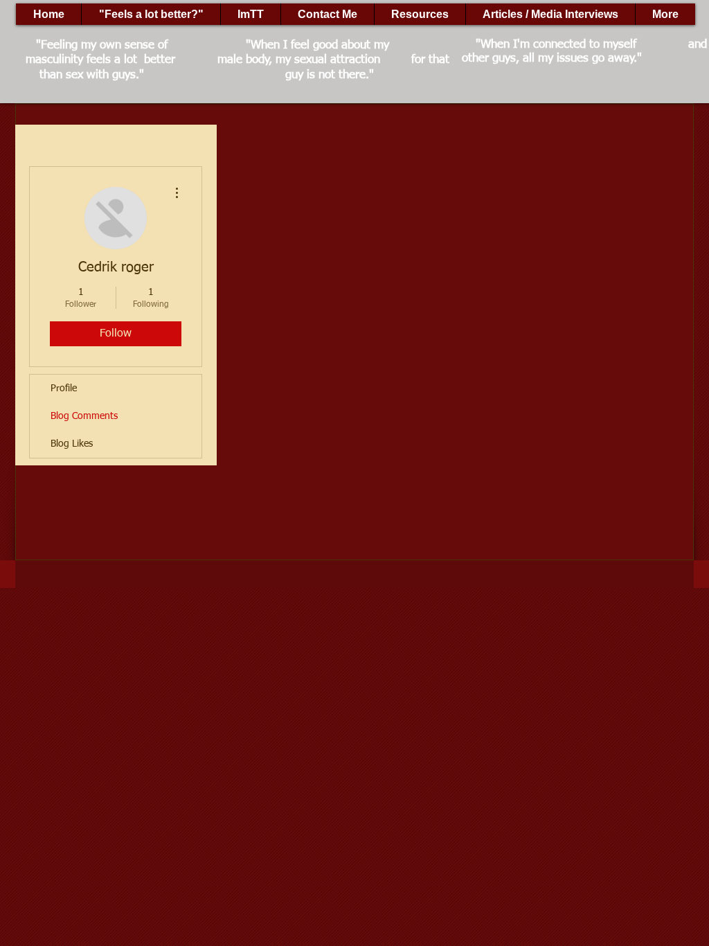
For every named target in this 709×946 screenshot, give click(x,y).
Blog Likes (72, 444)
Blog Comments (84, 416)
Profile (64, 388)
